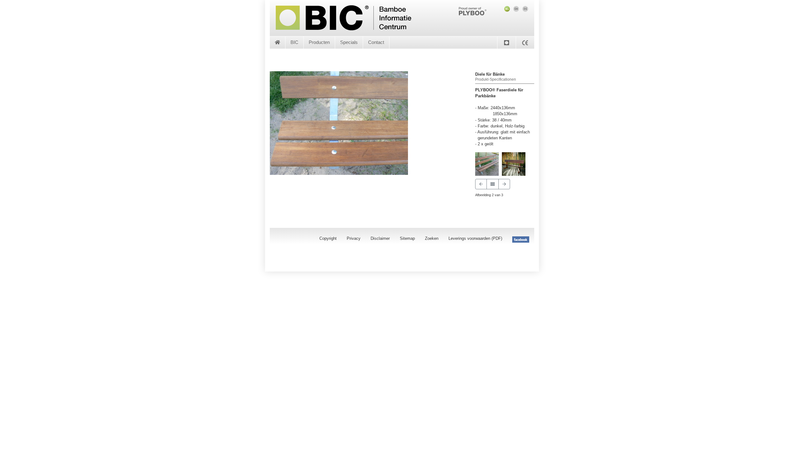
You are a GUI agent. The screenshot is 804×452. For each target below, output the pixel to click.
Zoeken (431, 238)
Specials (349, 42)
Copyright (328, 238)
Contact (376, 42)
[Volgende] (504, 184)
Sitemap (407, 238)
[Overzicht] (492, 184)
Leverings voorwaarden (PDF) (475, 238)
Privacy (354, 238)
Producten (319, 42)
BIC (294, 42)
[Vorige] (481, 184)
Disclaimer (380, 238)
